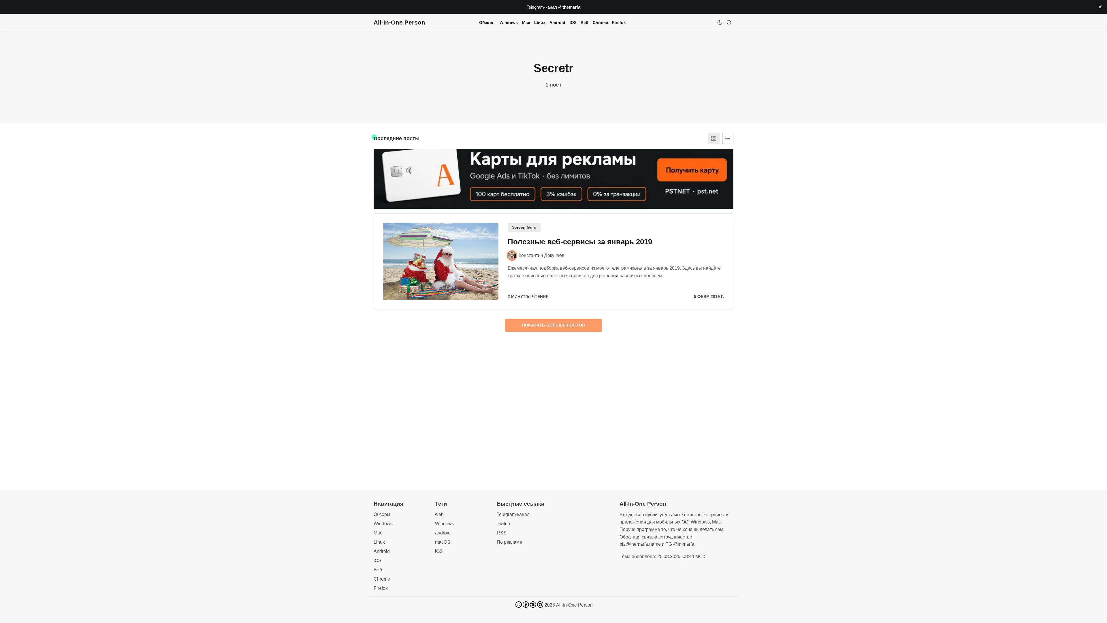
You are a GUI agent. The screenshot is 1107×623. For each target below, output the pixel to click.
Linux (539, 22)
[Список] (727, 138)
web (439, 514)
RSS (502, 532)
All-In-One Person (574, 605)
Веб (584, 22)
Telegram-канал (513, 514)
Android (557, 22)
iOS (573, 22)
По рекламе (509, 542)
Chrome (600, 22)
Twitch (503, 523)
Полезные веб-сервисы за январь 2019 (580, 242)
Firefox (619, 22)
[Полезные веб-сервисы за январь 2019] (440, 261)
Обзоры (487, 22)
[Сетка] (714, 138)
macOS (442, 542)
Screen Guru (524, 227)
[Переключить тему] (720, 22)
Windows (509, 22)
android (443, 532)
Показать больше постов (553, 325)
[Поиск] (729, 22)
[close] (1100, 7)
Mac (526, 22)
